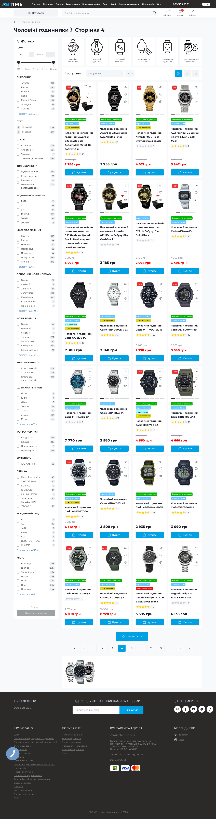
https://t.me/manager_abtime (201, 709)
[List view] (187, 73)
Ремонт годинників (128, 4)
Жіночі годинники (71, 738)
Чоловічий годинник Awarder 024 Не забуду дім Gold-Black (149, 136)
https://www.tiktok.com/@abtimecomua (210, 709)
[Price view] (195, 73)
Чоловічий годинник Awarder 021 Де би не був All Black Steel (114, 132)
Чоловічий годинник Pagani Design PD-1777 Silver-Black (184, 593)
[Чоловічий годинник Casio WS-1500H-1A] (185, 474)
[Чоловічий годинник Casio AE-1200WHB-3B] (150, 474)
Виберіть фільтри (36, 613)
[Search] (154, 13)
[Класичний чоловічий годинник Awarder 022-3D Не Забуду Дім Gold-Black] (114, 198)
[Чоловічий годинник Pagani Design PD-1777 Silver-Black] (185, 560)
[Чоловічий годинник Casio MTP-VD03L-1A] (114, 474)
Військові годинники (73, 749)
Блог (105, 4)
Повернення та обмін (25, 772)
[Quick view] (90, 87)
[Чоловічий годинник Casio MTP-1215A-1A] (114, 384)
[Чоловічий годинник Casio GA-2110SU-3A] (114, 560)
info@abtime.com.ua (123, 734)
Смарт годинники (71, 742)
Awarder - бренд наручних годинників (34, 738)
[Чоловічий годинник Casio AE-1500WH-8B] (185, 296)
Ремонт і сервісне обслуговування (32, 779)
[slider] (19, 62)
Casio (65, 753)
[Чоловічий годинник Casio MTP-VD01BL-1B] (150, 296)
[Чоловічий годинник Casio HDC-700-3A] (150, 384)
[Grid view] (178, 73)
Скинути (36, 607)
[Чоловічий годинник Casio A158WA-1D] (185, 198)
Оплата (59, 4)
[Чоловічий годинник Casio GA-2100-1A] (79, 296)
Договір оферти (22, 753)
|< (74, 648)
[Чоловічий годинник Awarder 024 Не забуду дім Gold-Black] (150, 99)
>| (190, 648)
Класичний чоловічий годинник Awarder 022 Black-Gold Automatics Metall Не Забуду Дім (79, 141)
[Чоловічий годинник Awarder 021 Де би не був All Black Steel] (114, 99)
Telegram (183, 734)
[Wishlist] (90, 94)
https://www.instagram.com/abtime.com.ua (177, 709)
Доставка (48, 4)
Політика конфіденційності (28, 775)
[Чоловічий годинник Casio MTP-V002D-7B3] (114, 296)
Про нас (36, 4)
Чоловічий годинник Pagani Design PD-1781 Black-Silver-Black (150, 597)
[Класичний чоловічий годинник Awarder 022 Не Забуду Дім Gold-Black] (150, 198)
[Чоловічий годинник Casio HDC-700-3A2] (185, 384)
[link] (167, 13)
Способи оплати (22, 783)
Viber (181, 740)
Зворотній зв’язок (23, 790)
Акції (113, 4)
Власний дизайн (91, 4)
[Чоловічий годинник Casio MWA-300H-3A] (79, 560)
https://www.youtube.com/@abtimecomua (193, 709)
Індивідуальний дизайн (74, 746)
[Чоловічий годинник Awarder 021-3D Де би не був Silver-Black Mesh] (185, 99)
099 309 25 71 (23, 707)
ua (207, 4)
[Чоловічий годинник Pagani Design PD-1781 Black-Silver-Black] (150, 560)
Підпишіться (131, 710)
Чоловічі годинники (72, 734)
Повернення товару (24, 794)
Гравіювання (73, 4)
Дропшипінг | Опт (151, 4)
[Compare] (90, 101)
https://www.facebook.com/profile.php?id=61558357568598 (185, 709)
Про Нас (18, 786)
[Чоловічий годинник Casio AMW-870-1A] (79, 474)
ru (200, 4)
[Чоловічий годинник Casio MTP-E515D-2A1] (79, 384)
